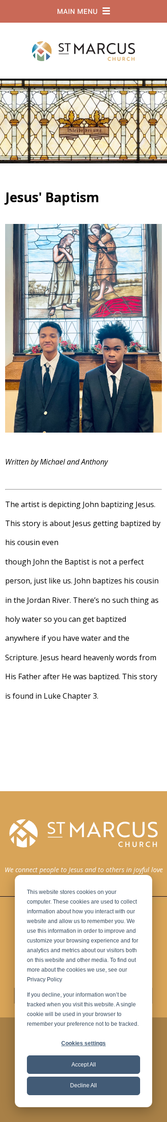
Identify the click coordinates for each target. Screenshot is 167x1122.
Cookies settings (83, 1043)
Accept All (83, 1064)
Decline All (83, 1085)
